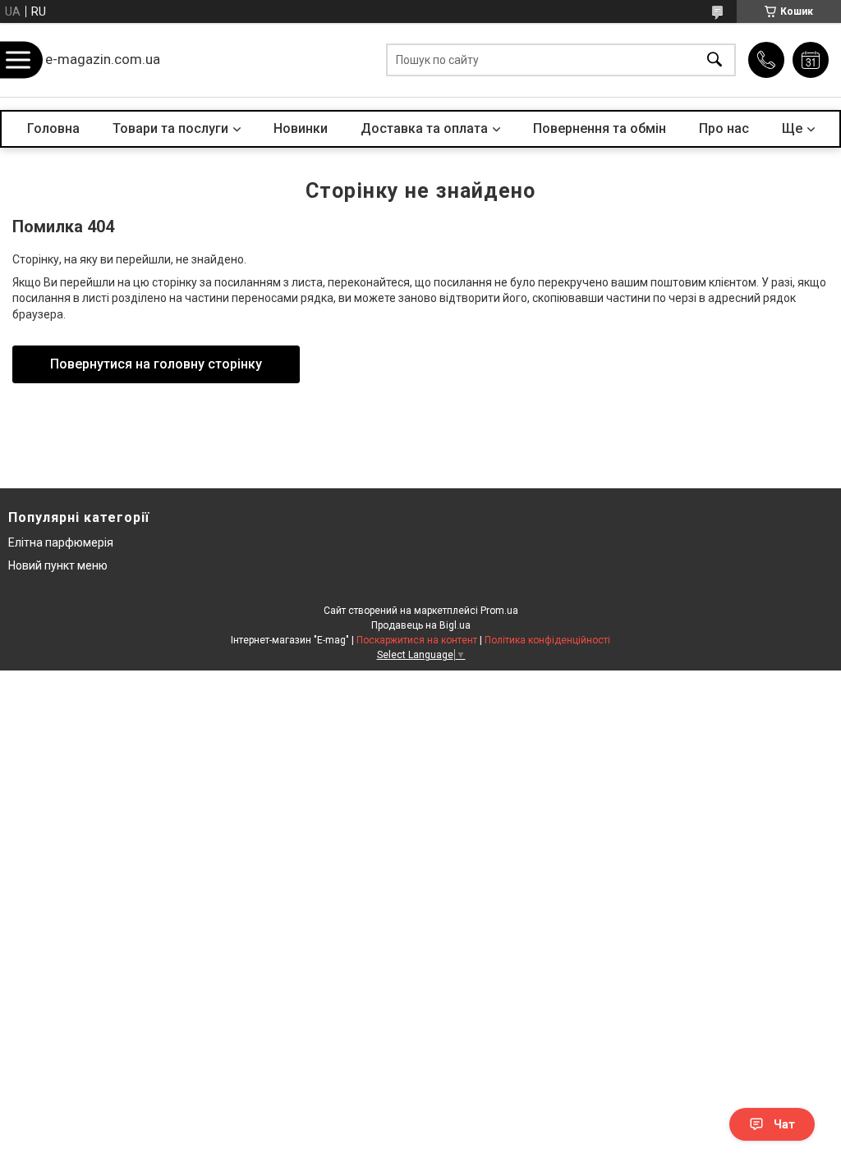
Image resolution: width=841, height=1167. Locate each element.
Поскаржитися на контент (416, 640)
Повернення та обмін (599, 128)
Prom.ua (499, 610)
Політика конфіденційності (547, 640)
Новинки (300, 128)
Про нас (724, 128)
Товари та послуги (170, 128)
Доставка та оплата (424, 128)
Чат (784, 1124)
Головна (53, 128)
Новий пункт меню (58, 565)
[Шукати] (714, 60)
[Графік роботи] (811, 60)
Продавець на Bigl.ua (421, 625)
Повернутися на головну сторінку (156, 364)
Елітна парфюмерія (60, 542)
